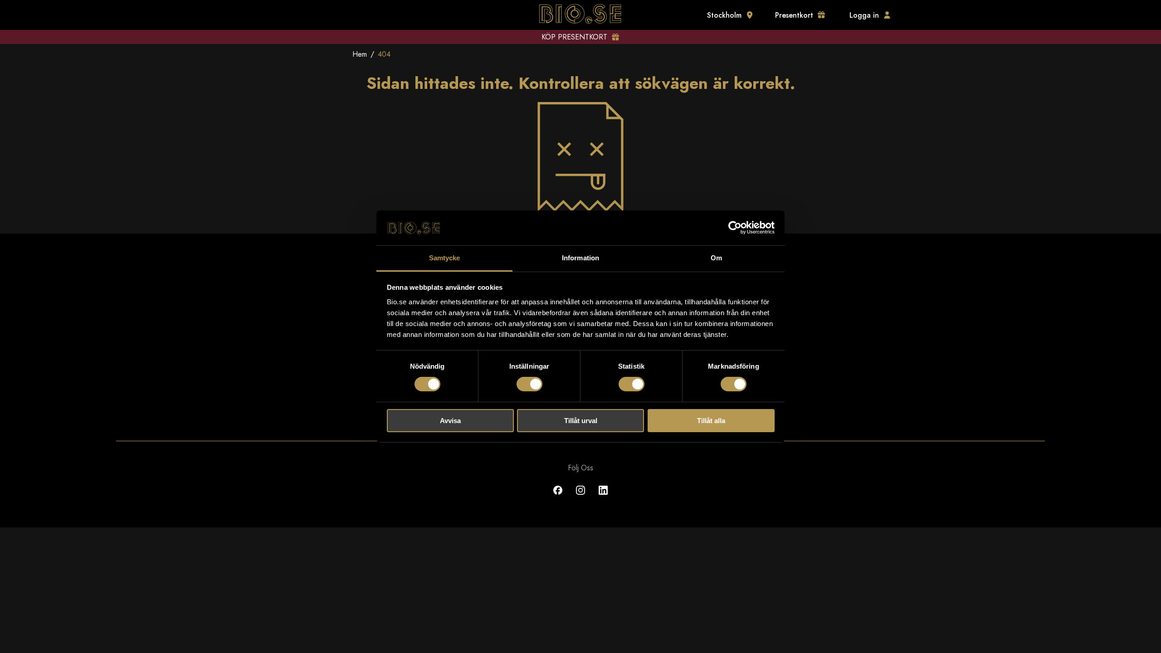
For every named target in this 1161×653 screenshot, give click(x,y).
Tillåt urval (580, 420)
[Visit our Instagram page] (580, 497)
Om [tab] (716, 258)
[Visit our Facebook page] (557, 497)
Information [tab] (580, 258)
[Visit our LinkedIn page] (603, 497)
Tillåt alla (711, 420)
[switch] (529, 384)
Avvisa (450, 420)
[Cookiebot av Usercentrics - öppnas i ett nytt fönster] (735, 227)
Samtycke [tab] (444, 258)
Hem (359, 54)
